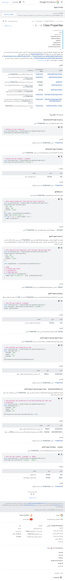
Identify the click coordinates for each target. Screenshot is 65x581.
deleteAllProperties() (54, 74)
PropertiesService (37, 54)
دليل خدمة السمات (42, 60)
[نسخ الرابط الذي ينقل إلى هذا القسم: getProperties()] (47, 236)
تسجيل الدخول (5, 2)
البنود (62, 573)
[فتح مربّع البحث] (24, 2)
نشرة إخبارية (18, 531)
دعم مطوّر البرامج (59, 539)
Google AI (60, 563)
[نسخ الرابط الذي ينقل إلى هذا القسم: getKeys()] (52, 192)
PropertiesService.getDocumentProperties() (48, 56)
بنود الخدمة (60, 541)
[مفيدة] (6, 21)
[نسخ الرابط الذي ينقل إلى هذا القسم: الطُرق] (57, 65)
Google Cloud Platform (57, 560)
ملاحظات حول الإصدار (58, 536)
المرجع (33, 21)
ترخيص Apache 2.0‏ (58, 505)
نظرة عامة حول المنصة (58, 530)
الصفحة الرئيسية (59, 21)
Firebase (60, 558)
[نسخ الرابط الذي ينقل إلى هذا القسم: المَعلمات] (57, 169)
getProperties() (57, 85)
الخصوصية (56, 573)
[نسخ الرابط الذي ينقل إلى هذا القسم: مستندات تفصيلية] (48, 115)
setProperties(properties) (53, 94)
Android (61, 552)
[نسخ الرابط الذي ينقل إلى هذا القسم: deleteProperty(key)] (43, 149)
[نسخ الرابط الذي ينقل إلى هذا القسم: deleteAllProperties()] (41, 120)
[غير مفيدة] (3, 21)
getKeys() (59, 82)
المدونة (19, 528)
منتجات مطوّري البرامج (58, 533)
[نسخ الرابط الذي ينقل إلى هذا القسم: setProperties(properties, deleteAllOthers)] (22, 389)
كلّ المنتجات (60, 566)
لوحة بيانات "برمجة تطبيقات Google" (33, 531)
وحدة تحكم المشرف (37, 528)
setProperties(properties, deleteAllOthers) (53, 100)
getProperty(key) (56, 90)
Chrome (61, 555)
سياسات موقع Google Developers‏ (31, 505)
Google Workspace (49, 21)
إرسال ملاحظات (7, 25)
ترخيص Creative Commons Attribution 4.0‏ (37, 503)
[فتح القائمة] (61, 2)
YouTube (18, 536)
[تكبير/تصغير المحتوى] (53, 30)
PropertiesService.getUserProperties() (17, 56)
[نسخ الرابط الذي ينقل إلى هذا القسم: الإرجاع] (57, 139)
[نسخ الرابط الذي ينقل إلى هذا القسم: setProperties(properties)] (38, 338)
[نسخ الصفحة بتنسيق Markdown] (35, 25)
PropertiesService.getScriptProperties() (48, 58)
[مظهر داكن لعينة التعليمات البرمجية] (59, 127)
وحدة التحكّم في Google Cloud (35, 534)
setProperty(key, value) (54, 106)
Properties (39, 74)
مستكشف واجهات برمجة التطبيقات (34, 536)
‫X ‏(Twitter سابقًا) (17, 534)
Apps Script (58, 7)
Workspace (51, 2)
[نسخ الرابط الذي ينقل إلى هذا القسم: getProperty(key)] (46, 294)
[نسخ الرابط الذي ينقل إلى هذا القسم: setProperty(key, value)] (39, 447)
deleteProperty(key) (55, 77)
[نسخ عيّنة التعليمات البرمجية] (61, 127)
